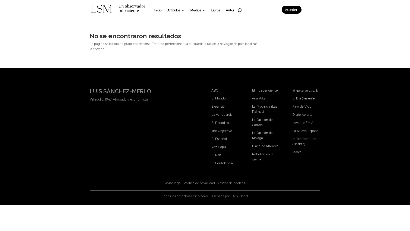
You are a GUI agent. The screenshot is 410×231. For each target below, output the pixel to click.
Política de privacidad (199, 183)
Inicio (158, 10)
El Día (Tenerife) (304, 98)
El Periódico (220, 123)
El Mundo (218, 98)
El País (216, 155)
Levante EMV (302, 123)
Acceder (291, 9)
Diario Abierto (302, 115)
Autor (230, 10)
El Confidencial (222, 163)
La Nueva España (305, 131)
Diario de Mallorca (265, 146)
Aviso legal (173, 183)
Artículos (173, 10)
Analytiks (258, 98)
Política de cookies (231, 183)
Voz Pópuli (219, 147)
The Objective (221, 131)
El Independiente (265, 90)
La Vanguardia (222, 115)
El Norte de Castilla (305, 91)
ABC (214, 90)
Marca (297, 152)
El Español (219, 139)
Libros (215, 10)
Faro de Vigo (301, 106)
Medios (195, 10)
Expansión (219, 106)
